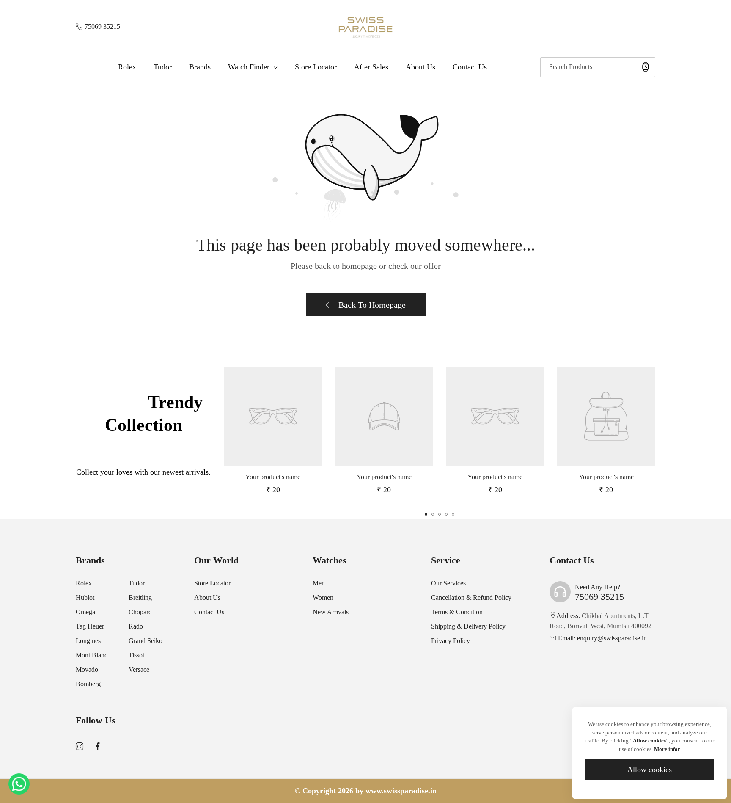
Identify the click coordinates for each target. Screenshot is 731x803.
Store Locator (212, 583)
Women (323, 597)
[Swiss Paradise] (365, 27)
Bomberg (88, 683)
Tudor (137, 583)
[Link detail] (79, 746)
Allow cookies (649, 769)
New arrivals (331, 611)
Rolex (84, 583)
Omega (85, 611)
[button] (426, 514)
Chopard (140, 611)
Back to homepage (372, 304)
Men (319, 583)
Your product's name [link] (272, 476)
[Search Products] (645, 67)
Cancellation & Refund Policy (471, 597)
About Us (207, 597)
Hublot (85, 597)
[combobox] (597, 67)
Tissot (136, 655)
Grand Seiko (145, 640)
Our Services (448, 583)
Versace (139, 669)
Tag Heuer (90, 626)
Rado (136, 626)
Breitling (140, 597)
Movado (87, 669)
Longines (88, 640)
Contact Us (209, 611)
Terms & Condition (457, 611)
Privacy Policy (450, 640)
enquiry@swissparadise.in (602, 638)
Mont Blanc (91, 655)
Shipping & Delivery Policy (468, 626)
